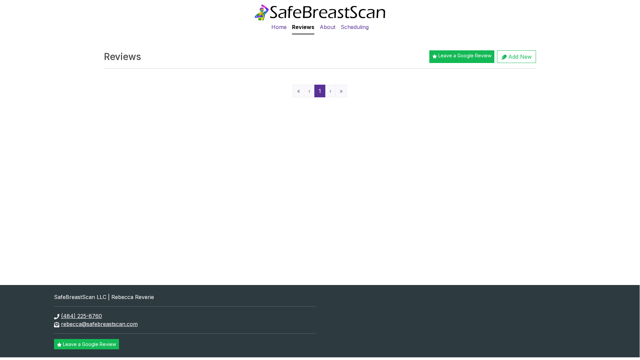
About (327, 27)
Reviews (303, 27)
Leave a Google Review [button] (464, 55)
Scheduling (355, 27)
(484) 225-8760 (81, 316)
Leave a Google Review (89, 344)
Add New (519, 56)
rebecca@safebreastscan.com (99, 324)
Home (279, 27)
